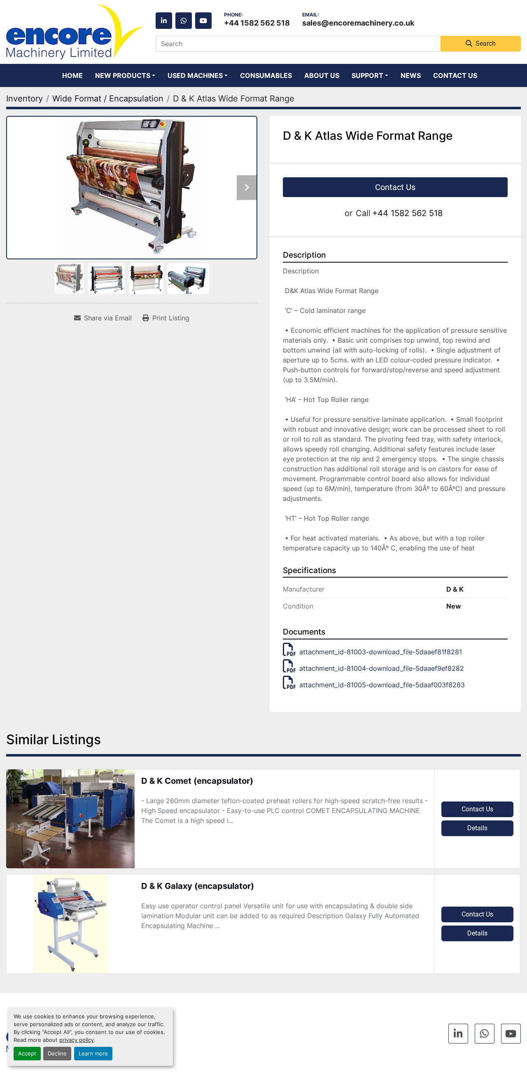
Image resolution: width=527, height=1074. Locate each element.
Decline (57, 1053)
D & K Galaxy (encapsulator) (197, 886)
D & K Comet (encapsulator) (197, 781)
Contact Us (455, 75)
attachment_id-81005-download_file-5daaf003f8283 (382, 685)
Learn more (93, 1053)
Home (72, 75)
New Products (122, 75)
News (411, 75)
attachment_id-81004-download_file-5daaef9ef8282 (381, 668)
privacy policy (76, 1040)
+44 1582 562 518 (257, 22)
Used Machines (195, 75)
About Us (321, 75)
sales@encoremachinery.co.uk (358, 22)
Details (477, 828)
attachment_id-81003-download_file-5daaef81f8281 (380, 652)
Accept (27, 1053)
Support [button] (367, 75)
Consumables (266, 75)
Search (486, 43)
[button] (125, 75)
